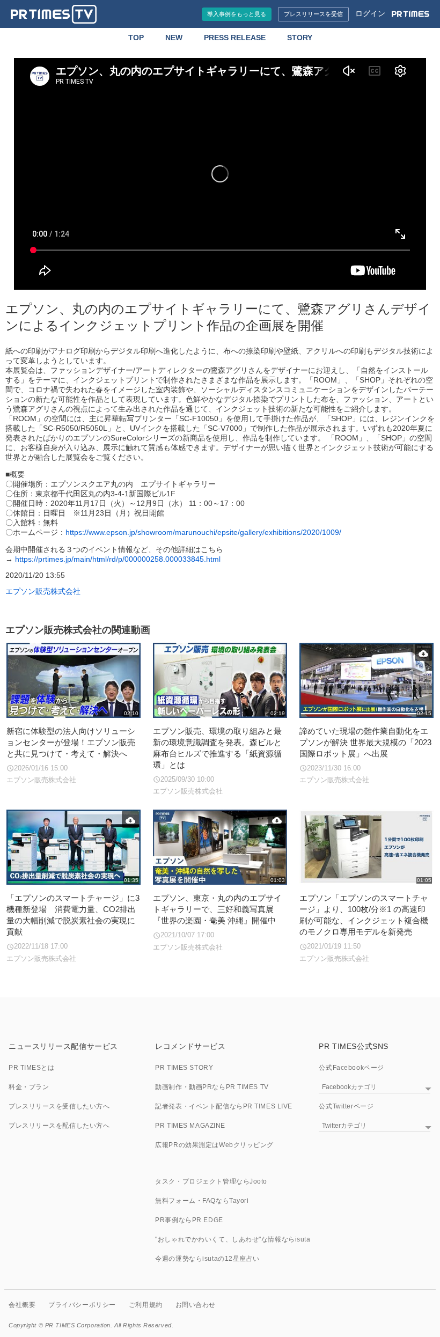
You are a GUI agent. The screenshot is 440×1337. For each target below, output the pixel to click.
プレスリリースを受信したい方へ (59, 1106)
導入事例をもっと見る (236, 14)
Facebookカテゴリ (349, 1087)
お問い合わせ (195, 1305)
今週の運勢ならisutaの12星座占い (207, 1258)
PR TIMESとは (32, 1067)
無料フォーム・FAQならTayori (201, 1200)
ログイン (370, 13)
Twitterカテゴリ (344, 1125)
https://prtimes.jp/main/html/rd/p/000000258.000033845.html (118, 559)
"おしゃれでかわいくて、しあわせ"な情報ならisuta (232, 1239)
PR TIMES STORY (184, 1067)
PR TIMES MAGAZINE (190, 1125)
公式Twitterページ (346, 1106)
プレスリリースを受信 (313, 14)
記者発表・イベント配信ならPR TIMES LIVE (223, 1106)
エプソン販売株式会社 (42, 591)
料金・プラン (29, 1087)
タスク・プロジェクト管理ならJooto (211, 1181)
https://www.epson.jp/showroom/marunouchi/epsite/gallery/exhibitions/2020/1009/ (203, 532)
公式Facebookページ (351, 1067)
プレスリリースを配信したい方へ (59, 1125)
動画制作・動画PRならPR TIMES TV (211, 1087)
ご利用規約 (146, 1305)
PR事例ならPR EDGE (189, 1220)
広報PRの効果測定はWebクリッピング (214, 1145)
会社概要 (22, 1305)
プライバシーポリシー (82, 1305)
